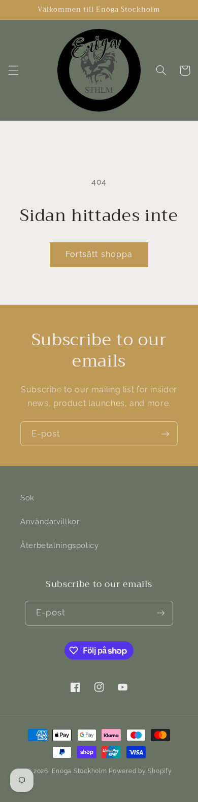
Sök (27, 497)
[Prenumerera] (165, 433)
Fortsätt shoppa (99, 254)
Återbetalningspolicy (59, 545)
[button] (13, 70)
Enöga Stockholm (79, 771)
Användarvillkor (49, 521)
